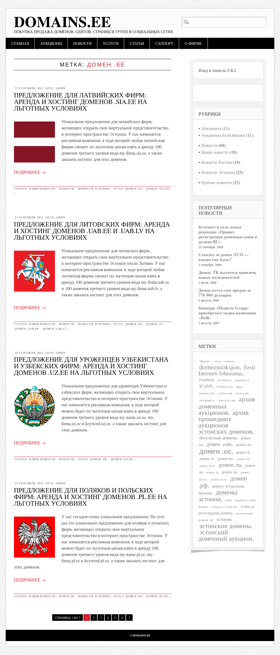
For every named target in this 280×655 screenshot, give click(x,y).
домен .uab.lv (55, 329)
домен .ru (229, 464)
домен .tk (212, 472)
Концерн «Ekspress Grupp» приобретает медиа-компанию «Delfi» (227, 313)
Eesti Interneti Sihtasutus (227, 370)
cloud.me (229, 361)
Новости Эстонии (94, 188)
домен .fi (243, 452)
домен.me (225, 458)
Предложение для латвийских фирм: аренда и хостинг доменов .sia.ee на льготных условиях (80, 101)
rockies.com (225, 393)
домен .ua (229, 471)
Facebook (206, 379)
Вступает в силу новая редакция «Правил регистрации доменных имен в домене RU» (228, 234)
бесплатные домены (218, 437)
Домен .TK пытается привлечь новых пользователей (227, 274)
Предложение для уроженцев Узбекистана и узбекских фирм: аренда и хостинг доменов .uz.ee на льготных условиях (91, 366)
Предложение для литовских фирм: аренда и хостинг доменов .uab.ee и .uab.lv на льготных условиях (92, 231)
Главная (20, 43)
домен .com (219, 443)
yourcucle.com (226, 400)
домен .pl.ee (157, 596)
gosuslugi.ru (242, 380)
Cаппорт (164, 43)
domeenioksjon (219, 367)
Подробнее (30, 172)
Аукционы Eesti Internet (223, 135)
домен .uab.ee (27, 329)
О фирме (193, 43)
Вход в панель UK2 (217, 70)
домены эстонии (218, 495)
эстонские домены (225, 525)
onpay (239, 387)
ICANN (205, 386)
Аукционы (51, 43)
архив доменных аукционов (227, 406)
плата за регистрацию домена (226, 509)
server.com (241, 393)
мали (228, 500)
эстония (223, 519)
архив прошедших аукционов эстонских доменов (225, 422)
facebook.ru (225, 380)
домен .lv (154, 324)
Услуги (110, 43)
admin (61, 88)
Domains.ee (62, 21)
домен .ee (134, 188)
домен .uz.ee (122, 459)
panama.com (206, 393)
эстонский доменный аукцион (225, 535)
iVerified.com (224, 387)
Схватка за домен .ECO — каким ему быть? (224, 256)
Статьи (137, 43)
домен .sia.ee (158, 188)
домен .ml (243, 459)
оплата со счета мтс (224, 507)
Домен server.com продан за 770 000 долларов (225, 292)
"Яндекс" (205, 361)
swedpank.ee (206, 400)
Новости (82, 43)
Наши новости (42, 188)
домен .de (243, 444)
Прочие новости (216, 182)
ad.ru (217, 361)
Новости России (216, 162)
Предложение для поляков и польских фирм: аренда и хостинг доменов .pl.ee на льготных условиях (90, 497)
